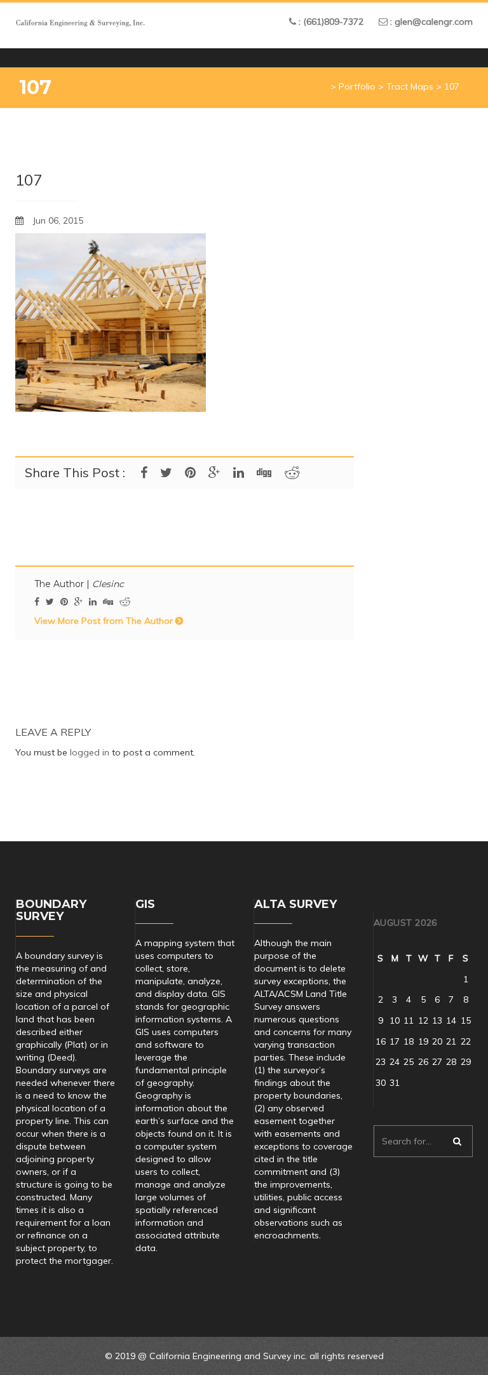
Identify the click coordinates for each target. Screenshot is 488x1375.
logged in (89, 752)
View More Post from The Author (104, 621)
